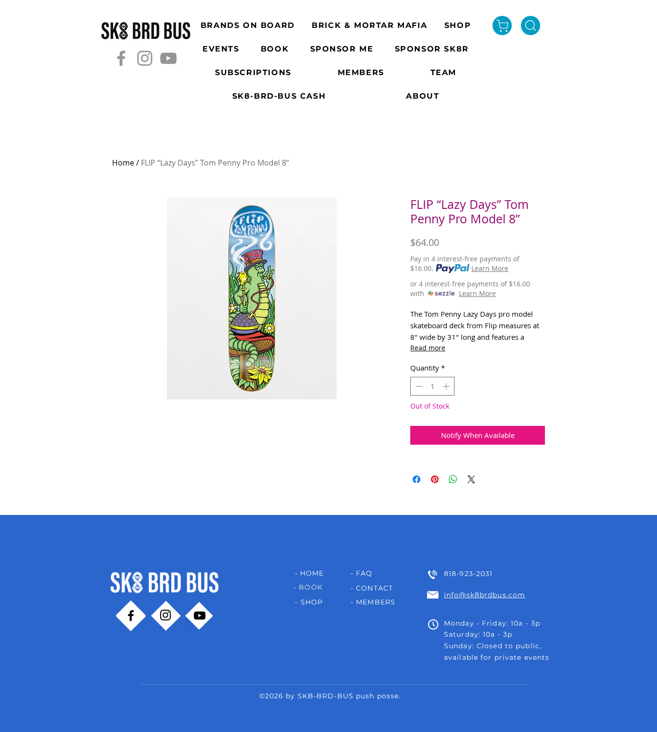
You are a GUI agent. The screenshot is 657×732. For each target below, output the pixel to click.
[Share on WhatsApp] (453, 479)
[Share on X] (471, 479)
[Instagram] (145, 58)
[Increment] (447, 386)
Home (123, 162)
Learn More (489, 268)
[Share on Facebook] (416, 479)
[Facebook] (121, 58)
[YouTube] (168, 58)
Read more (427, 347)
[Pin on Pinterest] (435, 479)
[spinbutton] (433, 386)
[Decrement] (418, 386)
